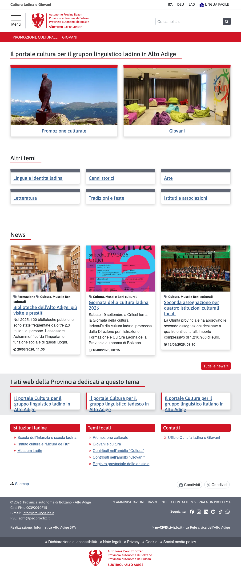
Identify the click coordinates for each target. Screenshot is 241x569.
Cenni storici (101, 178)
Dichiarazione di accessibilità (72, 541)
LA (192, 4)
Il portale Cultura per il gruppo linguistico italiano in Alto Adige (194, 403)
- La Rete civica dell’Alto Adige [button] (192, 527)
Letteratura (25, 198)
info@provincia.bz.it (38, 513)
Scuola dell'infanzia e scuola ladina (46, 437)
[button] (192, 511)
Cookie (151, 541)
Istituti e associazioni (185, 198)
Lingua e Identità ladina (38, 178)
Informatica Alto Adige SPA (55, 527)
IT (170, 4)
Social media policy (179, 541)
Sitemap (22, 483)
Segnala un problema (212, 502)
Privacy (133, 541)
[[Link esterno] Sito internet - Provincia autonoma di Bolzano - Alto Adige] (61, 20)
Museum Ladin (29, 450)
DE (180, 4)
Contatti (180, 502)
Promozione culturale (35, 37)
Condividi (191, 484)
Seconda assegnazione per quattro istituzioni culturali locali (191, 308)
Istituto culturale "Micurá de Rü (42, 444)
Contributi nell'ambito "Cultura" (118, 450)
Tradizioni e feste (106, 198)
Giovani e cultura (107, 444)
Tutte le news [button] (214, 366)
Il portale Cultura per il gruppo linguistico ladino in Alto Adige (42, 403)
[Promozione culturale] (64, 96)
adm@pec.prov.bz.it (34, 518)
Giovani (69, 37)
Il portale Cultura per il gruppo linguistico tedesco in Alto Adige (119, 403)
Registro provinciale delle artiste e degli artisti (121, 466)
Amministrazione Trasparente (141, 502)
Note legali (111, 541)
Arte (168, 178)
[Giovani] (177, 96)
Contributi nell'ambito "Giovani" (119, 457)
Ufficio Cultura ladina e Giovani (194, 437)
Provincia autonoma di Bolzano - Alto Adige (57, 502)
